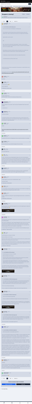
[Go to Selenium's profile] (2, 136)
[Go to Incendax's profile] (2, 93)
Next (10, 21)
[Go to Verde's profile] (2, 186)
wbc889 (5, 123)
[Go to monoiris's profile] (2, 76)
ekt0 (4, 232)
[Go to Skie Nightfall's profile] (2, 102)
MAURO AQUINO (6, 372)
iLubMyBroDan (5, 16)
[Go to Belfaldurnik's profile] (2, 112)
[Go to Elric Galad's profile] (2, 276)
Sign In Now (23, 384)
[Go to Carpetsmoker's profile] (2, 24)
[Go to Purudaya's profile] (2, 141)
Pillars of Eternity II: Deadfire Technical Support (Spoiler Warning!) (17, 17)
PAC (4, 154)
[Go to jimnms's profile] (2, 327)
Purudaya (5, 141)
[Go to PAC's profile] (2, 155)
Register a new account (8, 384)
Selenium (5, 135)
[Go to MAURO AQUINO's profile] (2, 373)
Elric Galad (5, 275)
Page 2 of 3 (15, 21)
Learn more (1, 1)
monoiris (5, 76)
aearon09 (5, 168)
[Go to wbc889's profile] (2, 123)
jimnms (5, 326)
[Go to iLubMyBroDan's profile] (2, 17)
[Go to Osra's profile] (2, 149)
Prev (4, 21)
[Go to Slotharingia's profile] (2, 204)
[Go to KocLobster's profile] (2, 217)
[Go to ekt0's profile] (2, 233)
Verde (5, 186)
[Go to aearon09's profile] (2, 168)
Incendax (5, 93)
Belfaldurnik (5, 111)
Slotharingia (5, 203)
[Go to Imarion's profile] (2, 177)
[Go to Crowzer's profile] (2, 82)
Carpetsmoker (6, 23)
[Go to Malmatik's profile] (2, 360)
